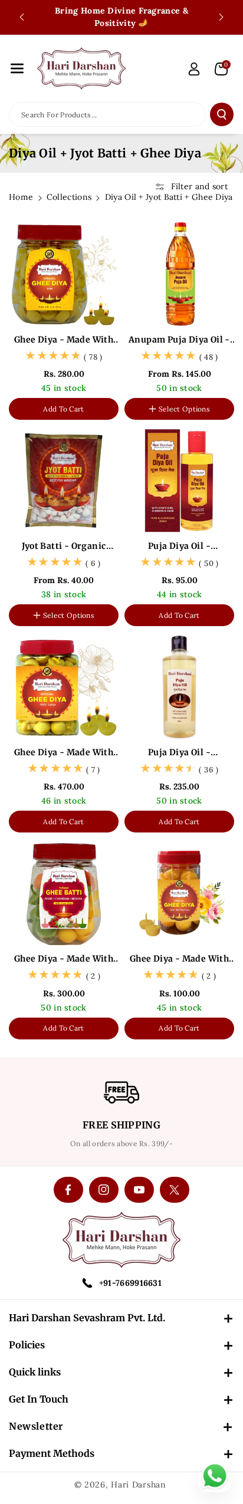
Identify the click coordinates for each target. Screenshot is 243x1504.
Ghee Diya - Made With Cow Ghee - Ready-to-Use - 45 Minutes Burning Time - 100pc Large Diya (63, 753)
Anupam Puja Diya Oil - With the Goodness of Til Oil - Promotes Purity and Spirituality (179, 340)
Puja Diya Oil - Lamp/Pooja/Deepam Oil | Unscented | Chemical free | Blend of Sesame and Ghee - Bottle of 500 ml (179, 753)
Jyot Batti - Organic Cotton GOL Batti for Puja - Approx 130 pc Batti (64, 546)
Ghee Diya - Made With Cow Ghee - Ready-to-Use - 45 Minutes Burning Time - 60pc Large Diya (63, 959)
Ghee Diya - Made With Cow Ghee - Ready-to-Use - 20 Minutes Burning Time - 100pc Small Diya (63, 340)
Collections (69, 197)
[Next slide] (221, 17)
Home (21, 197)
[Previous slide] (22, 17)
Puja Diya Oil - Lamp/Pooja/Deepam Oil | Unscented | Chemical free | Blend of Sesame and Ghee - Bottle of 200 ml (179, 546)
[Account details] (194, 69)
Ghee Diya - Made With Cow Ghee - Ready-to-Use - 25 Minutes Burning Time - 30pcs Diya (179, 959)
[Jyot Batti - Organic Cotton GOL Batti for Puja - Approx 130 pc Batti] (64, 480)
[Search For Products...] (222, 114)
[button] (17, 68)
